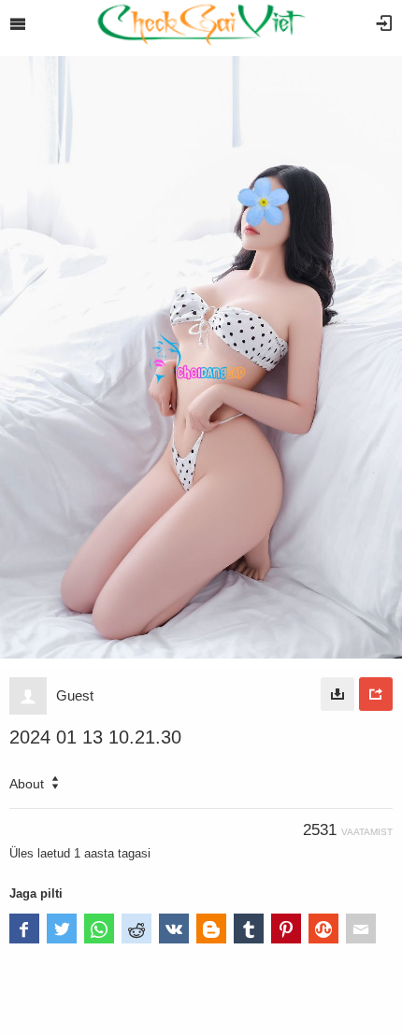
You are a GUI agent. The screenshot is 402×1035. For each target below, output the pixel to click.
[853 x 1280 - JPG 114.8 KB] (337, 694)
